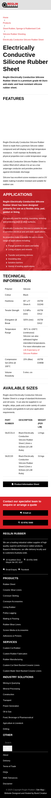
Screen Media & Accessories (15, 630)
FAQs (5, 772)
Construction (8, 694)
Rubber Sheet (9, 584)
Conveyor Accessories (13, 601)
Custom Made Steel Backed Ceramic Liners (22, 671)
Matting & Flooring (11, 619)
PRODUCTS (10, 578)
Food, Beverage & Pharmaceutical (18, 717)
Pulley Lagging (9, 613)
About (5, 755)
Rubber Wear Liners (12, 624)
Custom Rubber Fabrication (15, 654)
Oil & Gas (7, 712)
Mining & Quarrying (11, 683)
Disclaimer (7, 784)
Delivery (6, 761)
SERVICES (10, 642)
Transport (7, 700)
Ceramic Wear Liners (12, 590)
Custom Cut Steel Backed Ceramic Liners (21, 665)
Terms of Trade (9, 766)
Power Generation (11, 706)
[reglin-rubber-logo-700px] (10, 4)
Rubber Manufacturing (13, 659)
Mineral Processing (11, 689)
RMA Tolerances (10, 778)
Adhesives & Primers (12, 636)
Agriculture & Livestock (13, 723)
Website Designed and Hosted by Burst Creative (25, 793)
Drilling (6, 729)
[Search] (7, 748)
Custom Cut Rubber (11, 648)
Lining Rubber (9, 607)
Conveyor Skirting (11, 596)
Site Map (40, 790)
